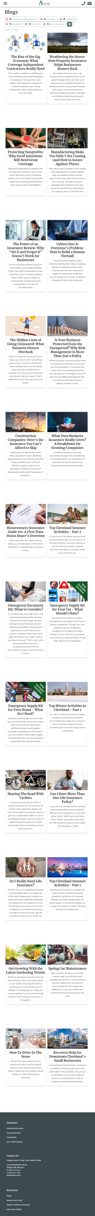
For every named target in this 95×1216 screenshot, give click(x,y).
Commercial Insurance (15, 1128)
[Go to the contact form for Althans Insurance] (89, 3)
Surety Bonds (11, 1137)
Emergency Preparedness (23, 19)
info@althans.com (14, 1175)
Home (7, 30)
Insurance (51, 19)
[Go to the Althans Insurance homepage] (44, 4)
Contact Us (13, 1155)
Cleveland (16, 24)
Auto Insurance (56, 24)
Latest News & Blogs (14, 1209)
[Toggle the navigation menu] (5, 3)
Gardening (70, 19)
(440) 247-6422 (14, 1170)
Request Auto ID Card (14, 1200)
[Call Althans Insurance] (83, 3)
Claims (9, 1196)
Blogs (15, 30)
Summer (35, 24)
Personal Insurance (14, 1133)
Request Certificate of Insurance (18, 1205)
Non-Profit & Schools (15, 1142)
